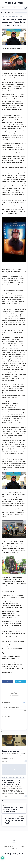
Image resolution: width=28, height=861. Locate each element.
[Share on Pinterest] (8, 13)
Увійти (24, 702)
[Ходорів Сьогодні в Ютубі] (15, 854)
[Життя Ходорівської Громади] (6, 854)
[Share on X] (2, 13)
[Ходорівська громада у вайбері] (13, 854)
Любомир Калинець (12, 25)
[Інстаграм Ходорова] (17, 854)
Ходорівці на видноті (10, 751)
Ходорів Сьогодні (14, 2)
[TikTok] (22, 854)
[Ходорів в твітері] (8, 854)
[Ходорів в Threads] (20, 854)
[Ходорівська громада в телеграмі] (10, 854)
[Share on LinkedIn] (12, 13)
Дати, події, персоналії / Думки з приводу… (13, 16)
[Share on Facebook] (5, 13)
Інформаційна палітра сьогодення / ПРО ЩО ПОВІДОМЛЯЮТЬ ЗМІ (11, 782)
